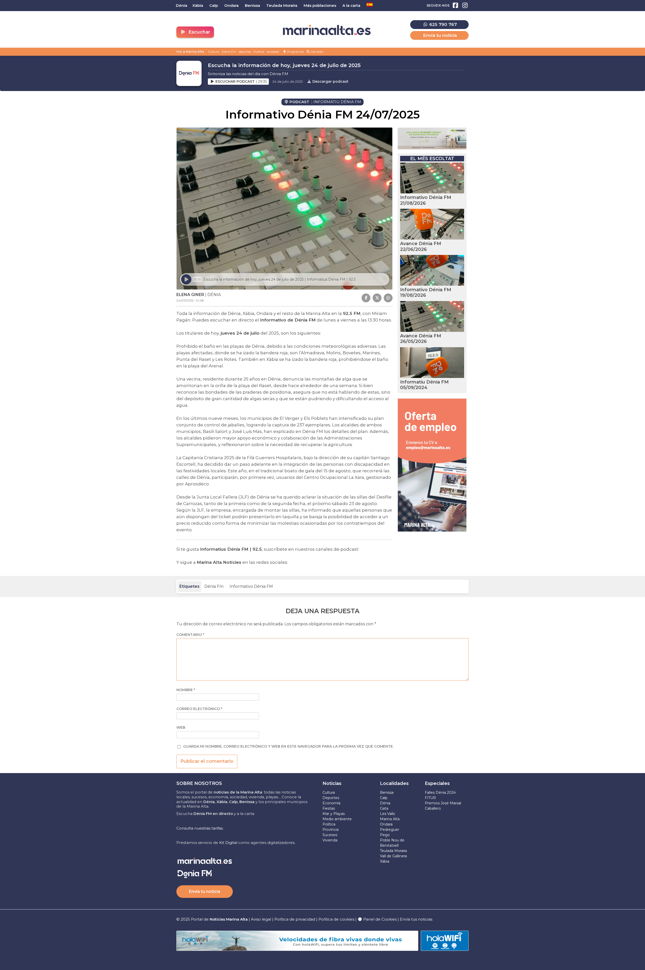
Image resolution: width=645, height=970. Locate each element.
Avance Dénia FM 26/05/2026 (420, 338)
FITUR (430, 798)
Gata (384, 808)
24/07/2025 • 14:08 (190, 300)
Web (180, 727)
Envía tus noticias (416, 919)
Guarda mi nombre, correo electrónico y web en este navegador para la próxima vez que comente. (288, 746)
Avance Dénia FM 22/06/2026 (420, 246)
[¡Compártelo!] (366, 297)
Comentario (190, 635)
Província (330, 829)
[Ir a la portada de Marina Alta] (327, 30)
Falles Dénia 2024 (440, 792)
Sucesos (329, 835)
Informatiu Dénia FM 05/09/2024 (424, 385)
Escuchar (198, 32)
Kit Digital (228, 842)
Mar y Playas (333, 813)
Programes (295, 51)
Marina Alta (390, 819)
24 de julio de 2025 (288, 81)
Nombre (185, 690)
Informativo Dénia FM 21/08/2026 (425, 200)
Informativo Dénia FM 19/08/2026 (425, 292)
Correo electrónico (199, 709)
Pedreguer (389, 829)
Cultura (213, 51)
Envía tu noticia (440, 35)
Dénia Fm (229, 51)
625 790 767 (442, 24)
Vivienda (329, 840)
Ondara (386, 824)
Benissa (387, 792)
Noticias (331, 783)
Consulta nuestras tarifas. (199, 828)
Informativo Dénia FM (251, 586)
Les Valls (387, 813)
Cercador (317, 51)
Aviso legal (261, 919)
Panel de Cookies (379, 919)
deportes (245, 51)
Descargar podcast (329, 81)
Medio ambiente (337, 819)
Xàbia (384, 861)
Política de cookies (336, 919)
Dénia (385, 803)
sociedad (273, 51)
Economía (331, 803)
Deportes (330, 798)
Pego (385, 835)
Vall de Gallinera (393, 856)
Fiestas (328, 808)
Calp (384, 798)
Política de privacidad (295, 919)
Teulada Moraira (393, 850)
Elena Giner (190, 294)
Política (258, 51)
